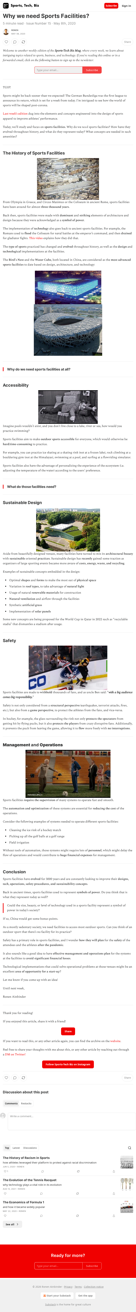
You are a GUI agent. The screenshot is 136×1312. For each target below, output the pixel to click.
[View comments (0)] (14, 41)
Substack (50, 1304)
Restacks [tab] (26, 1103)
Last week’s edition (15, 113)
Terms (78, 1286)
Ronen (14, 30)
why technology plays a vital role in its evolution (32, 1184)
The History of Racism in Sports (26, 1158)
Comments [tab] (11, 1103)
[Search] (129, 1147)
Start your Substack (59, 1295)
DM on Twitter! (15, 1054)
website (115, 1041)
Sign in (126, 5)
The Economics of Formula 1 (23, 1202)
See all (10, 1224)
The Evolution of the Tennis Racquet (29, 1180)
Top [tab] (7, 1147)
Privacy (68, 1286)
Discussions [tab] (30, 1147)
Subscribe (111, 5)
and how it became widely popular (24, 1207)
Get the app (85, 1295)
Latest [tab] (16, 1147)
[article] (68, 1164)
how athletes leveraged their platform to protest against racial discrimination (50, 1162)
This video (36, 238)
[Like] (6, 41)
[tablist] (18, 1103)
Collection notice (94, 1286)
